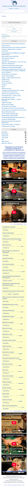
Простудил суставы (7, 328)
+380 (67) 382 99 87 (14, 6)
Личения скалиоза (6, 346)
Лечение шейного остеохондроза (9, 106)
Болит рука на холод (7, 363)
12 (16, 224)
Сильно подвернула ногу (8, 310)
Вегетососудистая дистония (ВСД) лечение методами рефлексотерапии (13, 53)
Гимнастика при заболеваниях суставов (10, 93)
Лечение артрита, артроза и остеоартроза (11, 124)
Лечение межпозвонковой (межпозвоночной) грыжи (13, 43)
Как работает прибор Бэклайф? (9, 119)
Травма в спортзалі (7, 399)
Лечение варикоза (6, 81)
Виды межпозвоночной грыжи (8, 111)
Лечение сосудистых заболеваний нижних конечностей (14, 110)
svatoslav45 (21, 377)
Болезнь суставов (6, 387)
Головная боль (5, 51)
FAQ (14, 139)
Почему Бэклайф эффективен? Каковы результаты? (13, 117)
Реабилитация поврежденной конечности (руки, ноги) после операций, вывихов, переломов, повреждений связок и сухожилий (13, 71)
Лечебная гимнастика (6, 88)
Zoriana (22, 246)
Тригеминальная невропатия (8, 58)
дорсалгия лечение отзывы (9, 340)
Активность (16, 8)
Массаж (3, 86)
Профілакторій (14, 135)
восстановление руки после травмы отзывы (13, 290)
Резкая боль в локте (7, 334)
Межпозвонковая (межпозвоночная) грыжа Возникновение (11, 122)
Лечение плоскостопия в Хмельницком (11, 238)
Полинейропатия (5, 60)
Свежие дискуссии (6, 36)
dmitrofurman (20, 383)
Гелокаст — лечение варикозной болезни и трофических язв (11, 78)
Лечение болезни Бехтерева (8, 75)
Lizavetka (23, 271)
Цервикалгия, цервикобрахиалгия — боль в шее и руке (14, 61)
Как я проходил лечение (8, 264)
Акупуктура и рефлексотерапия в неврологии (12, 49)
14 (19, 224)
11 (15, 224)
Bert (22, 265)
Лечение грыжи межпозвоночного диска (13, 476)
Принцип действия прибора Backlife (10, 115)
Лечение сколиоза (6, 45)
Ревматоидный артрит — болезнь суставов (11, 95)
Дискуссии (11, 8)
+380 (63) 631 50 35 (6, 6)
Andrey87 (20, 389)
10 (14, 224)
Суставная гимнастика (7, 258)
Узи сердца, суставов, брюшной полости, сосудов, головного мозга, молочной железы (13, 91)
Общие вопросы (14, 141)
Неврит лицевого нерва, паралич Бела (10, 56)
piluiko (20, 240)
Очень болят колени (7, 270)
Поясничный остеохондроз (8, 104)
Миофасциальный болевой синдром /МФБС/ (11, 67)
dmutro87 (20, 347)
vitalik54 (19, 365)
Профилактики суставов (8, 316)
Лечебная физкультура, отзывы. (10, 304)
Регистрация (14, 31)
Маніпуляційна (14, 133)
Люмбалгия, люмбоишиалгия (8, 63)
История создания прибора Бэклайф (10, 113)
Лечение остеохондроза (7, 82)
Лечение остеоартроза (13, 479)
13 (18, 224)
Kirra (22, 253)
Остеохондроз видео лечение (8, 97)
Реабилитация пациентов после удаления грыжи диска (14, 47)
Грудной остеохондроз (7, 102)
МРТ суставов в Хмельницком (9, 405)
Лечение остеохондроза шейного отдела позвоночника (14, 477)
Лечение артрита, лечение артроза (9, 74)
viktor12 (20, 359)
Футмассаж (4, 84)
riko (22, 286)
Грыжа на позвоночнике (8, 232)
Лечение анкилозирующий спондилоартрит (13, 480)
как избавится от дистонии (8, 226)
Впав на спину (5, 393)
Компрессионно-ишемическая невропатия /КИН (12, 65)
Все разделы (4, 34)
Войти (14, 28)
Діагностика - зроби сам (14, 143)
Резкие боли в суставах (8, 352)
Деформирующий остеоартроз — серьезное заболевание (11, 100)
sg (21, 228)
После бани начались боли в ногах (10, 358)
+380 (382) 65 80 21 (22, 6)
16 (22, 224)
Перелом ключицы (6, 381)
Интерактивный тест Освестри (8, 126)
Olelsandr (20, 353)
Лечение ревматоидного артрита (9, 482)
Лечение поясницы (20, 482)
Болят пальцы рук (6, 244)
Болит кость (5, 369)
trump (22, 305)
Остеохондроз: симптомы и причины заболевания (13, 108)
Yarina (23, 407)
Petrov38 (20, 335)
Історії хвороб (14, 137)
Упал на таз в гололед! (7, 375)
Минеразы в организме (8, 322)
